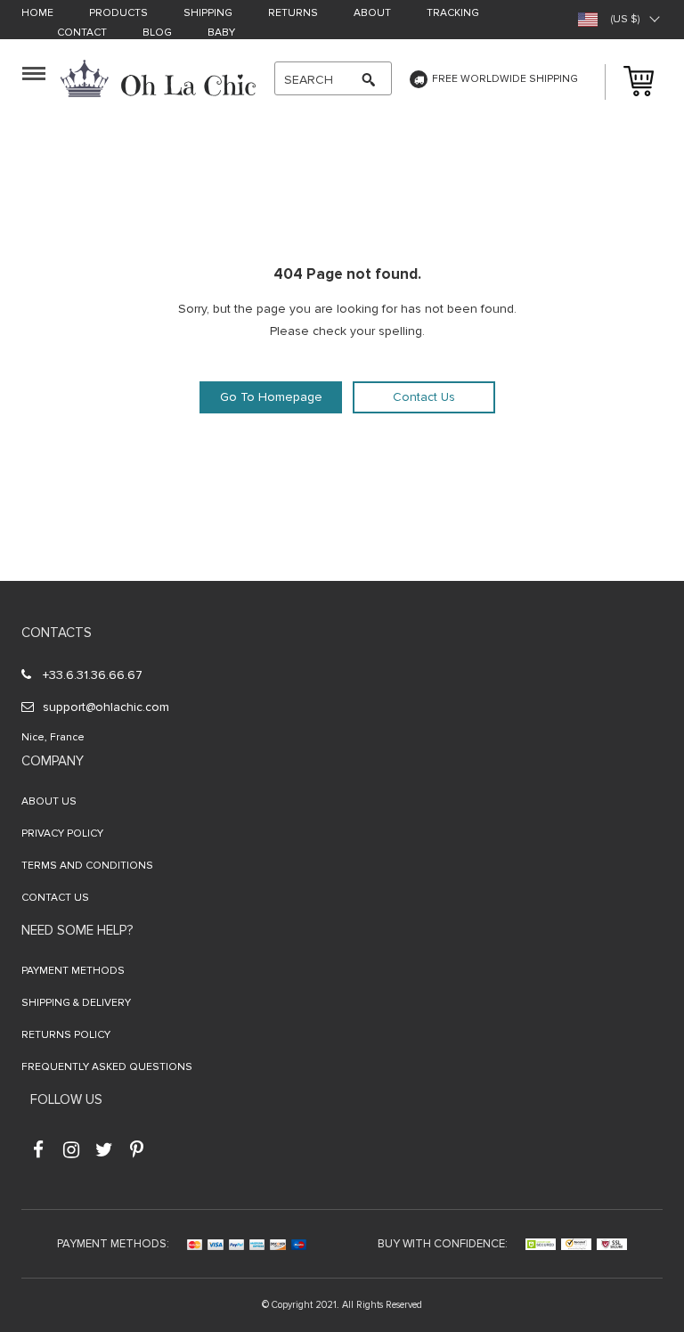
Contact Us (424, 397)
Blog (157, 33)
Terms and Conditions (87, 865)
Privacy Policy (62, 833)
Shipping (207, 14)
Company (52, 761)
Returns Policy (65, 1035)
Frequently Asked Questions (106, 1067)
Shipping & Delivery (76, 1002)
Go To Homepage (271, 397)
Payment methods (73, 970)
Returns (293, 14)
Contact (82, 33)
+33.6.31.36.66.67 (92, 674)
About (372, 14)
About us (49, 801)
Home (37, 14)
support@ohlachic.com (106, 707)
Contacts (56, 633)
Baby (221, 33)
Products (118, 14)
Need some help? (77, 930)
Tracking (453, 14)
